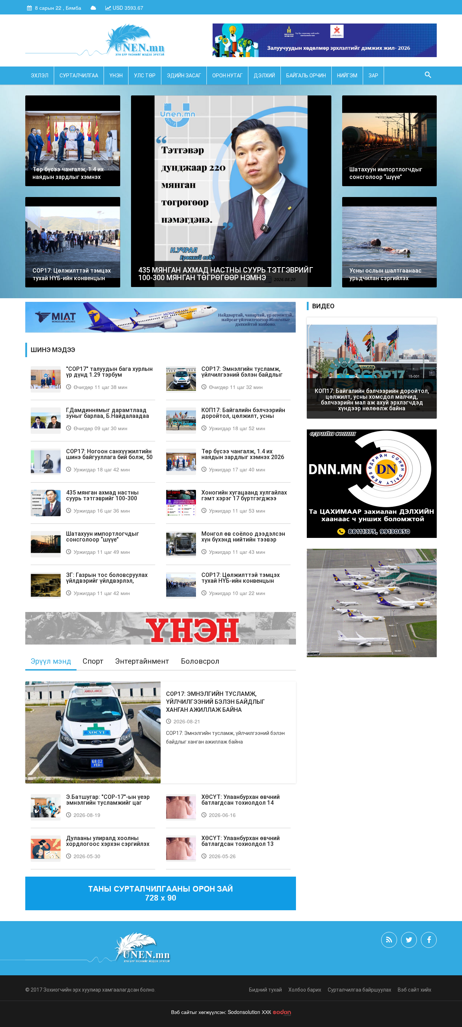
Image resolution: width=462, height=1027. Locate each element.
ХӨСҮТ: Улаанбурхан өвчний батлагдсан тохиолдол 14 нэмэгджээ (240, 802)
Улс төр (145, 75)
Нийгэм (347, 75)
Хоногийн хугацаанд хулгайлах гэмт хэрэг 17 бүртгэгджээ (244, 495)
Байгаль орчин (306, 75)
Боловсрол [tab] (200, 661)
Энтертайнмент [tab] (142, 661)
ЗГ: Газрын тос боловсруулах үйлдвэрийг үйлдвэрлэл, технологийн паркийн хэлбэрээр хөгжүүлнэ (107, 584)
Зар (373, 75)
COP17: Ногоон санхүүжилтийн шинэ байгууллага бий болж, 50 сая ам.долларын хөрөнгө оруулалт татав (109, 460)
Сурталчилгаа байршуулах (359, 990)
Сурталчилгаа (79, 75)
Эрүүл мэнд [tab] (51, 661)
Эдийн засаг (184, 75)
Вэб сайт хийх (414, 990)
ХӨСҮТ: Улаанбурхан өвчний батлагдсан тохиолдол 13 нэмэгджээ (240, 844)
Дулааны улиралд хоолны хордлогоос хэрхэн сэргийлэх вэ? (107, 844)
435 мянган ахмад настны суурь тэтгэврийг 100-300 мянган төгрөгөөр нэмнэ (225, 274)
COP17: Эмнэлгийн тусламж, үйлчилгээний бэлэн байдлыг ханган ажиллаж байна (242, 374)
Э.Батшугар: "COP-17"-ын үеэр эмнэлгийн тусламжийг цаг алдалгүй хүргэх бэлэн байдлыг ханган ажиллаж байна (110, 805)
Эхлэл (39, 75)
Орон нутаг (227, 75)
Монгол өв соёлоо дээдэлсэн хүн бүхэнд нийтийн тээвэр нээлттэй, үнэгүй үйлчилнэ (243, 539)
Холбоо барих (304, 990)
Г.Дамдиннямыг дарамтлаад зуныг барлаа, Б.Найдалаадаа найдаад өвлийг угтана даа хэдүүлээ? (107, 419)
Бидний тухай (265, 990)
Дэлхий (264, 75)
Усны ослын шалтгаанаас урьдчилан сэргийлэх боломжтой (385, 278)
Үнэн (116, 75)
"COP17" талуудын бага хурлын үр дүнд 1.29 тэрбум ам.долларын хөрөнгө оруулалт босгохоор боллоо (110, 377)
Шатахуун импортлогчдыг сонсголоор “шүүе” (102, 536)
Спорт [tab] (93, 661)
